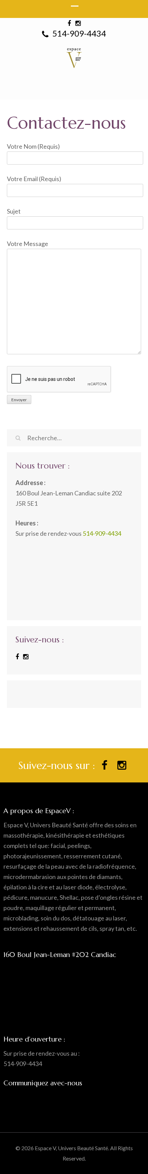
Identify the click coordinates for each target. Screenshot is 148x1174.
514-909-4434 (78, 33)
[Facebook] (17, 657)
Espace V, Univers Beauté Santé (71, 1148)
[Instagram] (25, 657)
